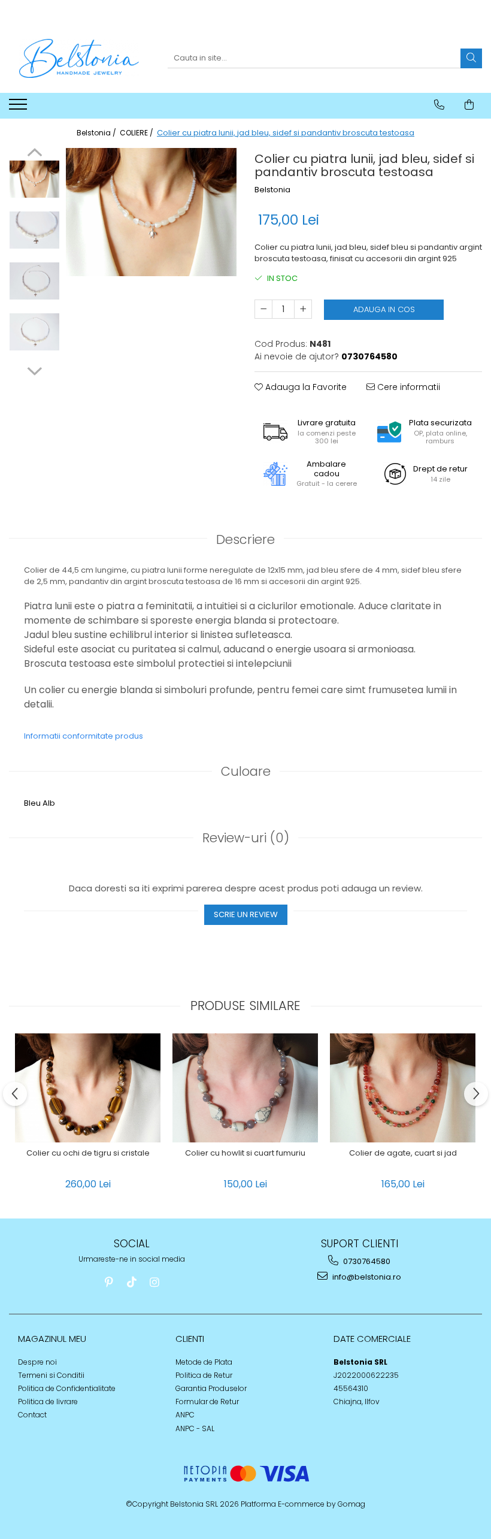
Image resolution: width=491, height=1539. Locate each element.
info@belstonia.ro (366, 1277)
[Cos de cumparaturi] (469, 105)
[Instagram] (154, 1282)
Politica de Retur (203, 1375)
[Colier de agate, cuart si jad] (402, 1087)
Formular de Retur (207, 1401)
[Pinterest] (109, 1282)
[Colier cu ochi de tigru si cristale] (87, 1087)
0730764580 (365, 1261)
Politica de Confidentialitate (67, 1388)
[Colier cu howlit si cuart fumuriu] (245, 1087)
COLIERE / (137, 133)
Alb (49, 803)
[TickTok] (132, 1282)
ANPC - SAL (194, 1428)
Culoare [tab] (246, 771)
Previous (34, 154)
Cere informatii (407, 387)
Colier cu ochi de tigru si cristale (88, 1153)
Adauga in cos (384, 309)
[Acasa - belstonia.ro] (79, 58)
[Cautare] (471, 58)
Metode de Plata (203, 1362)
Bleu (32, 803)
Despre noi (37, 1362)
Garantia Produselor (211, 1388)
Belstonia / (97, 133)
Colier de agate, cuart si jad (403, 1153)
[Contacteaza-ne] (439, 105)
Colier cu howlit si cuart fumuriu (245, 1153)
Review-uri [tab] (245, 837)
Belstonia (272, 190)
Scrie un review (246, 914)
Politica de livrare (48, 1401)
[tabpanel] (151, 212)
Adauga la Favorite (305, 387)
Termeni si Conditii (51, 1375)
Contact (32, 1415)
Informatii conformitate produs (83, 736)
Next (34, 370)
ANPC (185, 1415)
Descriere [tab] (245, 539)
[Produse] (19, 108)
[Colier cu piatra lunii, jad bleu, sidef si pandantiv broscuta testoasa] (151, 212)
